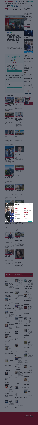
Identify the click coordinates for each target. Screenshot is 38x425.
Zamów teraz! (30, 221)
